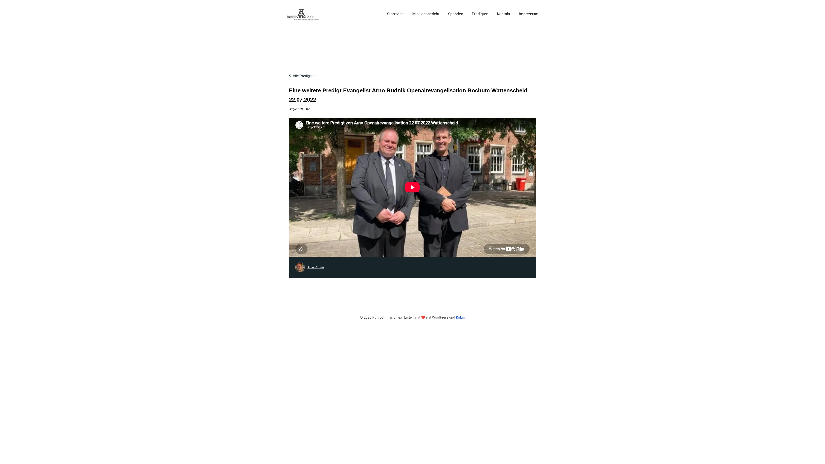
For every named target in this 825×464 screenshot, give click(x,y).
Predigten (480, 14)
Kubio (460, 317)
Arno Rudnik (315, 267)
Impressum (528, 14)
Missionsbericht (425, 14)
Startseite (395, 14)
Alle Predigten (303, 76)
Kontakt (503, 14)
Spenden (455, 14)
